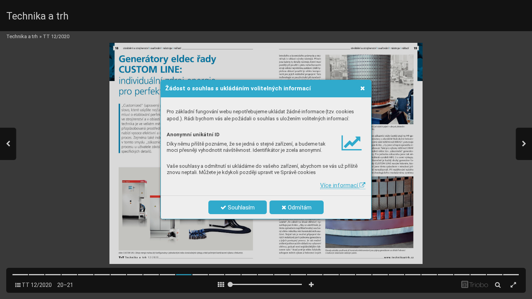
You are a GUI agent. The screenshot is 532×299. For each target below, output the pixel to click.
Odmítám (299, 207)
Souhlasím (240, 207)
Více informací (339, 185)
